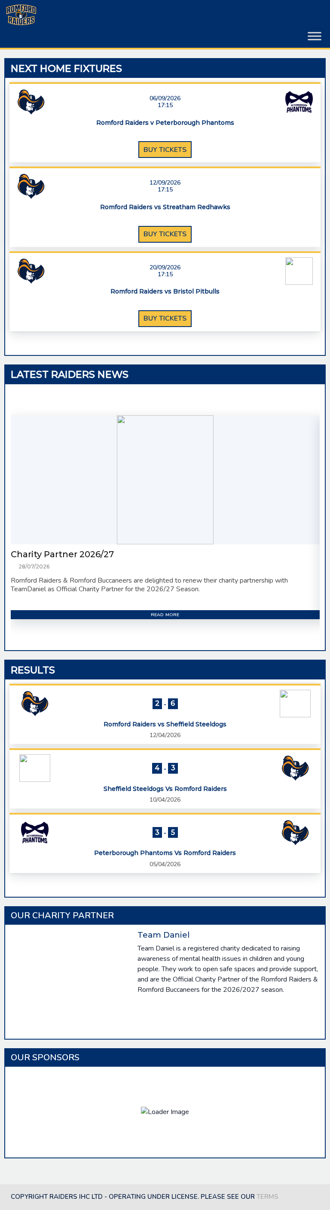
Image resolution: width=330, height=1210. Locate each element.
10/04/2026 (165, 800)
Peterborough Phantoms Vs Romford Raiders (165, 853)
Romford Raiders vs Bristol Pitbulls (165, 291)
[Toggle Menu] (314, 36)
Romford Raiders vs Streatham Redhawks (165, 207)
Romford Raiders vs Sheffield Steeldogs (165, 724)
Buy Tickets (165, 149)
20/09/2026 (165, 267)
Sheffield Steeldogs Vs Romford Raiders (165, 789)
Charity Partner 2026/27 (62, 554)
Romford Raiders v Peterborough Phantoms (165, 123)
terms (267, 1196)
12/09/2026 (165, 182)
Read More (165, 614)
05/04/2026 (165, 864)
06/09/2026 (165, 98)
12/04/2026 (165, 735)
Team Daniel (163, 935)
